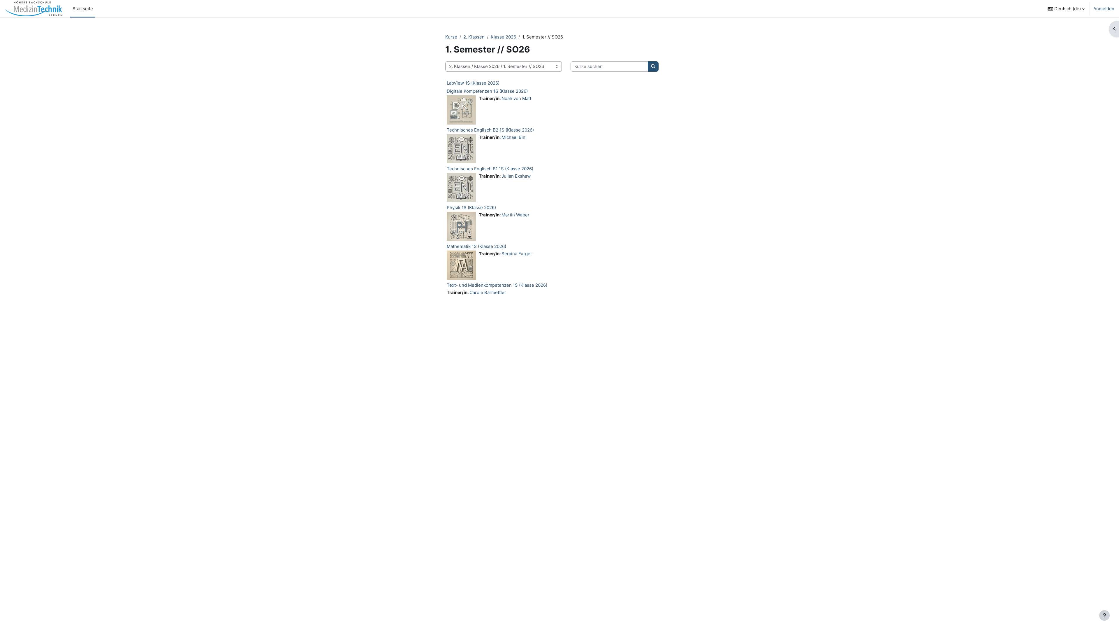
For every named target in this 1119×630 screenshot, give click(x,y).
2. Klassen (474, 37)
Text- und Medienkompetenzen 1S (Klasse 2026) (497, 285)
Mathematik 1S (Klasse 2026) (476, 246)
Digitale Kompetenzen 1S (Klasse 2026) (487, 91)
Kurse (451, 37)
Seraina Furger (517, 253)
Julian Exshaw (516, 176)
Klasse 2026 (503, 37)
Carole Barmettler (487, 292)
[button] (1066, 9)
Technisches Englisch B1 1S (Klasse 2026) (490, 169)
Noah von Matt (516, 98)
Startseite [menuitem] (83, 8)
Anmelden (1103, 8)
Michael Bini (514, 137)
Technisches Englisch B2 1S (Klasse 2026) (490, 130)
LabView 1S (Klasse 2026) (473, 83)
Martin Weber (515, 215)
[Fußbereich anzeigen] (1104, 615)
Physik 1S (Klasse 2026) (471, 207)
